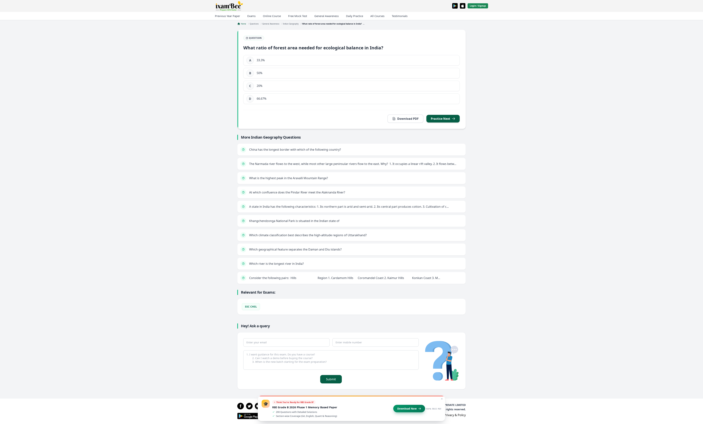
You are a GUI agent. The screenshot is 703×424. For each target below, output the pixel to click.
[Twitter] (249, 406)
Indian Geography (291, 24)
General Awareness (326, 16)
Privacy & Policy (455, 415)
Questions (254, 24)
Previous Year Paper (227, 16)
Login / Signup (478, 5)
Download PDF (408, 119)
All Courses (377, 16)
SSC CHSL (251, 306)
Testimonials (400, 16)
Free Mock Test (297, 16)
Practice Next (440, 119)
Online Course (272, 16)
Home (243, 23)
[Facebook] (240, 406)
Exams (251, 16)
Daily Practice (354, 16)
